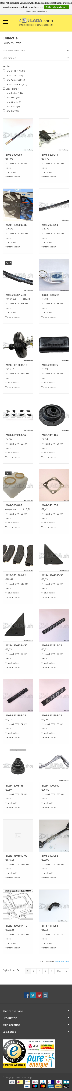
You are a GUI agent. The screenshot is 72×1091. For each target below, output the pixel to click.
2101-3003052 (49, 855)
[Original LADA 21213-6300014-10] (18, 905)
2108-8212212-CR (51, 645)
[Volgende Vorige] (66, 971)
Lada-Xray (12, 110)
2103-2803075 (49, 365)
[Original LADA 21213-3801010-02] (18, 835)
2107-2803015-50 (15, 295)
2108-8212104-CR (15, 715)
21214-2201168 (14, 785)
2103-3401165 (49, 435)
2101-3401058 (49, 505)
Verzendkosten (12, 176)
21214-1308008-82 (16, 225)
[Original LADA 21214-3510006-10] (18, 345)
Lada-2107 (14, 75)
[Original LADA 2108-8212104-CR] (18, 695)
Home (6, 43)
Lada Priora (13, 88)
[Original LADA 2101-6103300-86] (18, 415)
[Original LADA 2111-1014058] (54, 905)
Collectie (15, 43)
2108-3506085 (13, 154)
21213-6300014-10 (16, 925)
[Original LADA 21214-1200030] (54, 765)
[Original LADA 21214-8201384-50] (18, 625)
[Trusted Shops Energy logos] (36, 1053)
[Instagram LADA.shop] (45, 995)
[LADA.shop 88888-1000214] (54, 275)
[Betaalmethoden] (12, 1081)
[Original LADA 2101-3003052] (54, 835)
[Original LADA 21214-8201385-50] (54, 555)
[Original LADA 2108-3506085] (18, 134)
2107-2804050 (49, 225)
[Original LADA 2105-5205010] (54, 134)
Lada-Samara (15, 79)
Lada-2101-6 (15, 71)
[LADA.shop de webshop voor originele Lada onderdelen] (41, 21)
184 (58, 971)
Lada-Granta (13, 102)
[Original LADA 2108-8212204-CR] (54, 695)
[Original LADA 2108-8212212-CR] (54, 625)
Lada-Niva (14, 97)
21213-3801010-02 (16, 855)
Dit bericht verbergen (56, 7)
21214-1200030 (50, 785)
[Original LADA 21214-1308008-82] (18, 204)
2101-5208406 (13, 505)
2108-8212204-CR (51, 715)
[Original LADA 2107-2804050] (54, 204)
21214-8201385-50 (52, 575)
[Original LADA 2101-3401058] (54, 485)
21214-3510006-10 (16, 365)
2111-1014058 (49, 925)
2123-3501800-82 (15, 575)
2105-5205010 (49, 154)
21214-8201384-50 (16, 645)
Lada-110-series (16, 84)
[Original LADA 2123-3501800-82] (18, 555)
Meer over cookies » (36, 11)
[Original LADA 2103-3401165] (54, 415)
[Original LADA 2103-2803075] (54, 345)
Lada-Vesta (13, 106)
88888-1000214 (50, 295)
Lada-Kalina (14, 93)
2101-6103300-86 (15, 435)
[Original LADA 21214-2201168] (18, 765)
